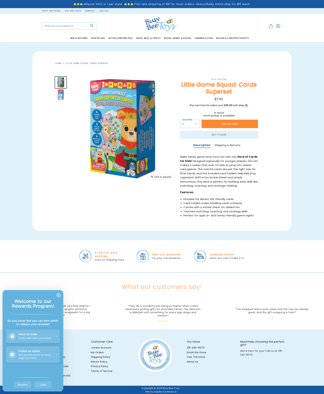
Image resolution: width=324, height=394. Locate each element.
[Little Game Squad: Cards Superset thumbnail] (60, 82)
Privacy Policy (99, 366)
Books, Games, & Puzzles (177, 38)
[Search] (91, 26)
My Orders (97, 352)
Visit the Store (51, 11)
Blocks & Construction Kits (232, 38)
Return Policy (99, 361)
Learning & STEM (204, 38)
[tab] (201, 145)
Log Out (104, 11)
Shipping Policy (100, 357)
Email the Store (196, 352)
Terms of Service (101, 371)
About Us (192, 361)
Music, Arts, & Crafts (148, 38)
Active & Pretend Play (120, 38)
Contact (90, 11)
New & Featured (79, 38)
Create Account (101, 347)
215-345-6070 (73, 11)
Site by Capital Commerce (161, 391)
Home (58, 63)
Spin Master (219, 79)
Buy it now (219, 134)
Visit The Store (196, 357)
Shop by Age (98, 38)
